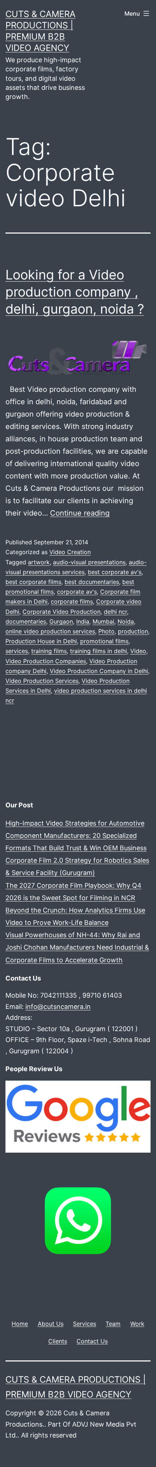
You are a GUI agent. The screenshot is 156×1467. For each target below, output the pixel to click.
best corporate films (33, 581)
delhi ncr (115, 611)
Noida (126, 621)
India (82, 621)
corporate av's (77, 591)
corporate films (72, 601)
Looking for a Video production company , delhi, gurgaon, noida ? (74, 292)
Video (138, 651)
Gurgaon (61, 621)
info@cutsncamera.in (58, 1006)
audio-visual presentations (89, 562)
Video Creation (70, 552)
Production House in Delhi (41, 641)
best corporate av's (114, 572)
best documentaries (92, 581)
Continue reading (80, 513)
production (133, 631)
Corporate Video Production (61, 611)
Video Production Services (41, 680)
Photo (106, 631)
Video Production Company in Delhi (99, 671)
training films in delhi (98, 651)
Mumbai (103, 621)
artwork (39, 562)
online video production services (50, 631)
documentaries (25, 621)
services (16, 651)
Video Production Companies (45, 661)
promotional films (104, 641)
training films (49, 651)
